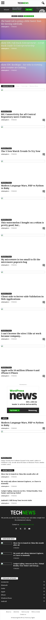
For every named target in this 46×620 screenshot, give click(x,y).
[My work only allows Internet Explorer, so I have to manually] (6, 556)
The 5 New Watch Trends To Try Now (20, 151)
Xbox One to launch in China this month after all (19, 474)
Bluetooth (4, 585)
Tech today (24, 86)
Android (14, 16)
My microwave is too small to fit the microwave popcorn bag (20, 260)
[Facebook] (16, 529)
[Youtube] (30, 529)
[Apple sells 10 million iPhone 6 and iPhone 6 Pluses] (23, 356)
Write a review (36, 612)
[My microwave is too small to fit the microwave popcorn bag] (23, 246)
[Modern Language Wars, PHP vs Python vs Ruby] (23, 172)
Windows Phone (28, 16)
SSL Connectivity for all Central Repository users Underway (18, 115)
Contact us (23, 614)
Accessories (4, 582)
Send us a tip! (25, 612)
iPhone (20, 16)
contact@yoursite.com (27, 524)
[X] (21, 529)
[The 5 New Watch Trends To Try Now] (23, 137)
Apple (3, 591)
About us (8, 612)
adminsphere (5, 26)
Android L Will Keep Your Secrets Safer (16, 500)
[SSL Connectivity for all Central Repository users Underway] (23, 100)
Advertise (16, 612)
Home (17, 86)
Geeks (3, 588)
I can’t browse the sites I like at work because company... (21, 334)
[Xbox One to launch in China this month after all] (6, 546)
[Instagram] (25, 529)
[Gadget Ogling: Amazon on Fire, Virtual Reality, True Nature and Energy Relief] (6, 567)
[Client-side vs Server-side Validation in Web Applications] (23, 282)
